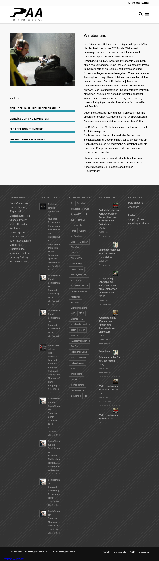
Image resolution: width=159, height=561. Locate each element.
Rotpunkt (82, 357)
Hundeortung (77, 269)
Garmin (83, 231)
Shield (73, 368)
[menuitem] (139, 14)
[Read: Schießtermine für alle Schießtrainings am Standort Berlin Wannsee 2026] (42, 400)
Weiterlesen (21, 261)
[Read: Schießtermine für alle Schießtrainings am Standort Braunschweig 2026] (42, 312)
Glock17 (84, 242)
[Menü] (147, 14)
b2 (86, 214)
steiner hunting (77, 385)
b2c (72, 220)
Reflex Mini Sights (79, 352)
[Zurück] (18, 60)
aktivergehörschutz (80, 209)
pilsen (82, 330)
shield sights (76, 374)
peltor (73, 330)
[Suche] (139, 14)
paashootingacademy (80, 324)
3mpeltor (81, 203)
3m (72, 203)
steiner (74, 379)
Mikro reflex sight (79, 308)
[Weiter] (66, 60)
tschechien (76, 396)
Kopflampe (75, 297)
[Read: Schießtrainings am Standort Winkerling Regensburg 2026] (42, 481)
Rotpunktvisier (77, 363)
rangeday (75, 335)
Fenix (73, 231)
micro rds (75, 302)
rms (72, 357)
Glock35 (75, 252)
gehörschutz (76, 236)
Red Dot (74, 346)
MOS (73, 313)
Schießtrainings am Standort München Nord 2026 (56, 518)
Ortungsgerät (77, 319)
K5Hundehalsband (79, 286)
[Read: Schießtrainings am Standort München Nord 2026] (42, 513)
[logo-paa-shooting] (26, 14)
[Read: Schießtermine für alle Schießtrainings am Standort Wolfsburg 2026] (42, 277)
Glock (73, 242)
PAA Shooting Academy (33, 552)
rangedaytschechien (80, 341)
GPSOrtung (76, 264)
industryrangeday (79, 275)
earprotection (77, 225)
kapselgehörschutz (80, 291)
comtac (81, 220)
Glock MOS (76, 258)
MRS (81, 313)
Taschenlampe (77, 390)
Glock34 (75, 247)
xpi (86, 396)
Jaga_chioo (76, 280)
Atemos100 (76, 214)
